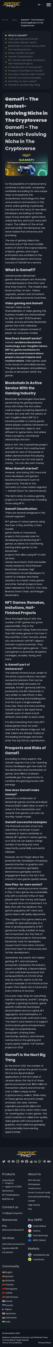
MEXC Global (39, 1240)
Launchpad (8, 1180)
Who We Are (34, 1180)
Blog (14, 20)
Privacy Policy (44, 1342)
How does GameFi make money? (26, 74)
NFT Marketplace (10, 1194)
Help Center (34, 1204)
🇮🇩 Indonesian (9, 1317)
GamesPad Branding (39, 1196)
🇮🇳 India (6, 1321)
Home (5, 20)
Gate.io (36, 1230)
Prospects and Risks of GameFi (25, 70)
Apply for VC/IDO (13, 1186)
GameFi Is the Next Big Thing (24, 85)
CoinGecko (38, 1259)
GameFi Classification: (20, 56)
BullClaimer (8, 1199)
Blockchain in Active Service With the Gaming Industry (26, 47)
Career (31, 1200)
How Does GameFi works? (22, 42)
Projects (9, 1183)
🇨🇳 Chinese (8, 1284)
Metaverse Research (13, 1229)
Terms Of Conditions (12, 1342)
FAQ (30, 1209)
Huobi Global (39, 1226)
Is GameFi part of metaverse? (25, 67)
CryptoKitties (31, 444)
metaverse (21, 999)
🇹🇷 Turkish (7, 1292)
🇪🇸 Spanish (7, 1276)
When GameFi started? (21, 53)
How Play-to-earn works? (22, 81)
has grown (32, 1069)
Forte (22, 1110)
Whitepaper (34, 1184)
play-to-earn (16, 318)
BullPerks (22, 968)
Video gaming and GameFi (23, 39)
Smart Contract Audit (39, 1192)
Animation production (13, 1244)
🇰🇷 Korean (7, 1301)
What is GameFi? (17, 35)
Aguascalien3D (10, 1248)
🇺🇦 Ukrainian (8, 1280)
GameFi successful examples (24, 77)
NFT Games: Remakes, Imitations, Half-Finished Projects (26, 61)
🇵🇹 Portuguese (9, 1288)
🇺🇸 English (7, 1272)
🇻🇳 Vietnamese (10, 1297)
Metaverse (34, 228)
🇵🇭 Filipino (7, 1309)
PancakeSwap (40, 1235)
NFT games (11, 521)
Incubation (7, 1252)
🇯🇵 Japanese (9, 1313)
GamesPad (11, 957)
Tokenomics (34, 1188)
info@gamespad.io (12, 1213)
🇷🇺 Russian (7, 1305)
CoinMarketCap (41, 1254)
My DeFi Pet (38, 687)
